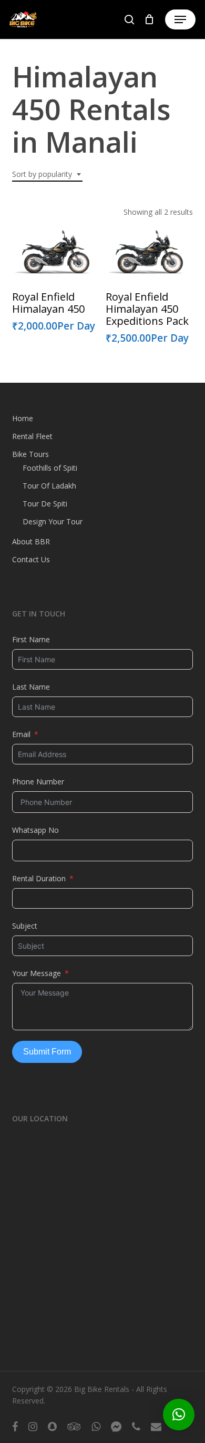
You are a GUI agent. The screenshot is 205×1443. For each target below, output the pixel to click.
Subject (24, 926)
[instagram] (32, 1426)
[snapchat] (52, 1426)
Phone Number (38, 782)
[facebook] (15, 1426)
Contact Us (31, 559)
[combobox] (47, 174)
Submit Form (47, 1051)
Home (22, 418)
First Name (31, 639)
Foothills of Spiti (50, 468)
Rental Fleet (32, 436)
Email (21, 734)
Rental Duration (39, 878)
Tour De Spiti (45, 504)
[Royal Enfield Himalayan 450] (55, 251)
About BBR (31, 541)
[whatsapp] (95, 1426)
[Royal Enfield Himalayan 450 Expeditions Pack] (149, 251)
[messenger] (116, 1426)
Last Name (31, 687)
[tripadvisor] (74, 1426)
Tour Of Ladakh (49, 486)
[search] (129, 19)
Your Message (36, 973)
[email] (156, 1426)
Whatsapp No (35, 830)
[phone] (136, 1426)
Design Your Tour (53, 521)
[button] (180, 19)
